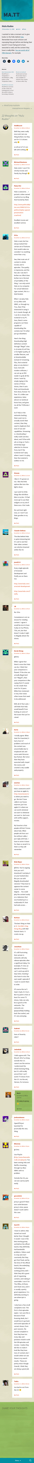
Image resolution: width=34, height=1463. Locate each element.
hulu (25, 29)
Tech (19, 29)
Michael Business (20, 162)
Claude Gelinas (20, 531)
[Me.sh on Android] (23, 76)
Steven (16, 473)
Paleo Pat (17, 186)
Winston (17, 1144)
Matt (18, 1093)
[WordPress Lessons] (9, 89)
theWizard (18, 126)
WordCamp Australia (11, 105)
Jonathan (17, 947)
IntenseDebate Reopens (22, 108)
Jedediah (17, 1049)
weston (17, 783)
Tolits (16, 1381)
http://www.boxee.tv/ (21, 794)
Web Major (18, 862)
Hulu (22, 37)
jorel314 (17, 562)
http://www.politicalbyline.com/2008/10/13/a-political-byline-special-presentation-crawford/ (22, 209)
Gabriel (17, 1028)
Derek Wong (18, 651)
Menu (17, 1460)
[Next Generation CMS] (9, 76)
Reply (17, 155)
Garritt (16, 1225)
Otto (16, 235)
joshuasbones (19, 1117)
